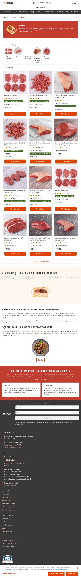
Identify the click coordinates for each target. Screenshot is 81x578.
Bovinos (14, 12)
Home (5, 18)
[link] (40, 8)
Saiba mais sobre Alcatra (25, 31)
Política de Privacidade (61, 570)
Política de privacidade (10, 507)
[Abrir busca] (72, 3)
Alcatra (22, 18)
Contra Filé (48, 388)
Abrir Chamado (10, 485)
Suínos (25, 12)
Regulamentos (7, 525)
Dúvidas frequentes (9, 510)
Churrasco (6, 12)
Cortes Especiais (50, 12)
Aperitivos (60, 12)
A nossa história (7, 540)
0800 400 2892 (16, 472)
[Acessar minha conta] (75, 3)
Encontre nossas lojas (9, 543)
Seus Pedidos (6, 519)
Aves (20, 12)
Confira (40, 360)
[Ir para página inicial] (8, 3)
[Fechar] (78, 568)
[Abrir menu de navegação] (3, 3)
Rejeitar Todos (72, 574)
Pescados (40, 12)
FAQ (3, 522)
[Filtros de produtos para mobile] (76, 68)
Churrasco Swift (7, 497)
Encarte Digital (7, 531)
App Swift (5, 528)
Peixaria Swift (6, 500)
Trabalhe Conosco (8, 504)
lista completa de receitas (35, 333)
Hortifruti (68, 12)
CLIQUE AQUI (9, 460)
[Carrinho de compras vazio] (78, 3)
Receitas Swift (6, 494)
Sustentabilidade (8, 546)
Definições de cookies (9, 574)
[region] (40, 571)
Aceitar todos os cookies (56, 574)
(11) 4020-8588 (9, 439)
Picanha (26, 388)
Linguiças (32, 12)
